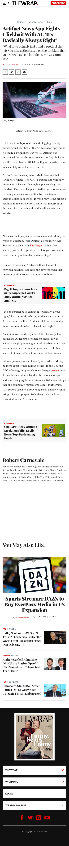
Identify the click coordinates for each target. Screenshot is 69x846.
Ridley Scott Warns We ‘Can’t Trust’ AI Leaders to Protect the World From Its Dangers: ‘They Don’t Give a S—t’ (22, 638)
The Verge (36, 245)
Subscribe (58, 3)
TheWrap (11, 770)
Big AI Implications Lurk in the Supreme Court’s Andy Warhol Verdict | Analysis (20, 294)
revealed (55, 370)
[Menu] (6, 3)
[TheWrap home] (25, 3)
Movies (6, 655)
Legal (9, 793)
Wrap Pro (11, 781)
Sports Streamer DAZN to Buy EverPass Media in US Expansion (34, 604)
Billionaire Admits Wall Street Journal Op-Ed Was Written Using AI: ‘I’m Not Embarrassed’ (22, 689)
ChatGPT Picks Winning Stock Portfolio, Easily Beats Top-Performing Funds (20, 432)
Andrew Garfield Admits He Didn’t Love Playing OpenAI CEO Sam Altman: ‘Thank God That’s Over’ (21, 665)
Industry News (35, 22)
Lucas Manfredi (22, 617)
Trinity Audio (32, 131)
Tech (49, 22)
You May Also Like (24, 544)
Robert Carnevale (10, 64)
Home (20, 22)
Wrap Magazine (15, 805)
